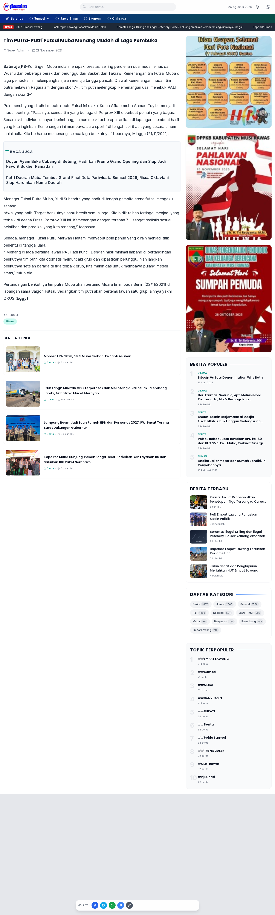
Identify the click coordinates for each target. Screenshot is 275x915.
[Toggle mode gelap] (257, 7)
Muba (199, 621)
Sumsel (39, 18)
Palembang (251, 621)
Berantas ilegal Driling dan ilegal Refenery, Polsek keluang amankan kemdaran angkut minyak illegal (172, 27)
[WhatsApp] (268, 7)
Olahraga (119, 18)
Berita (200, 604)
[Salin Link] (129, 905)
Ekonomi (95, 18)
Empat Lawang (205, 630)
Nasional (222, 612)
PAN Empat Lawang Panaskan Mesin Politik (72, 27)
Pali (199, 612)
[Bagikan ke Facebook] (95, 905)
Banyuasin (223, 621)
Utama (10, 321)
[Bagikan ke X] (103, 905)
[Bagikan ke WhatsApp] (112, 905)
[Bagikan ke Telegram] (120, 905)
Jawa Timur (69, 18)
